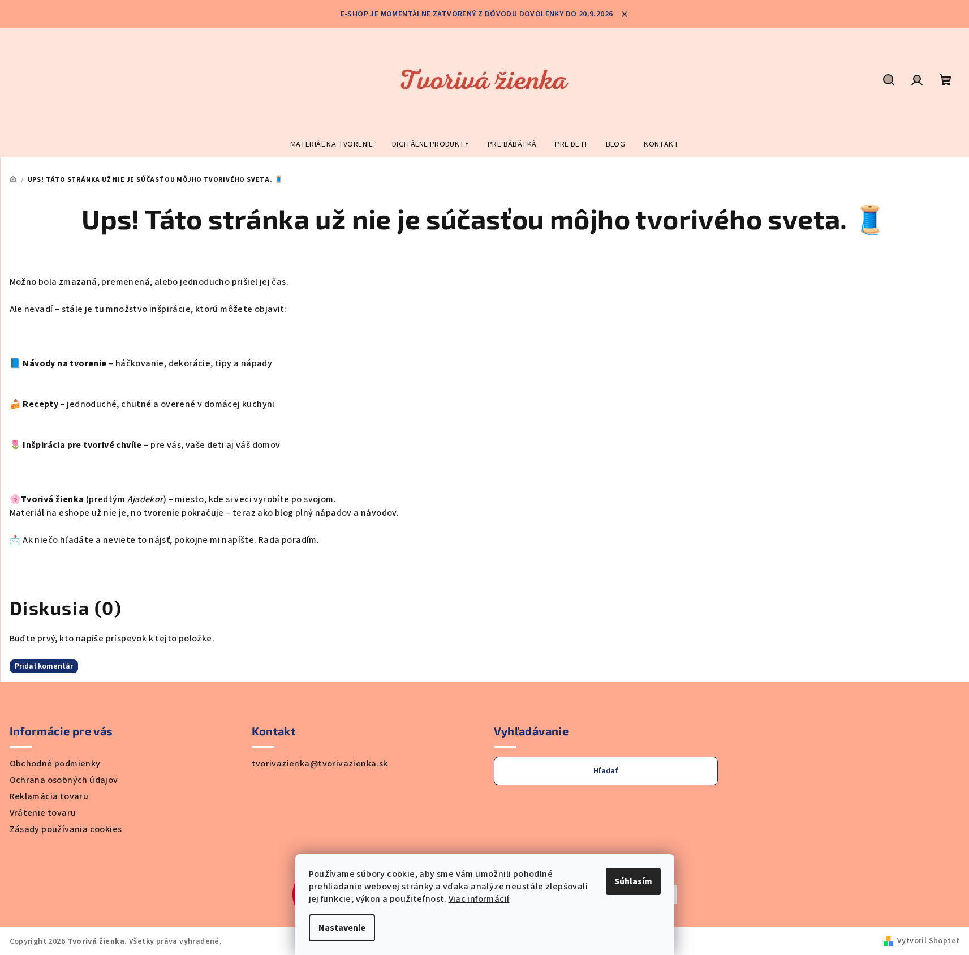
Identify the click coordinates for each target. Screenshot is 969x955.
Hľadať (605, 771)
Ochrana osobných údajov (64, 780)
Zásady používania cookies (66, 829)
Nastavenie (341, 928)
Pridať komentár (44, 666)
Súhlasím (633, 881)
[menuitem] (331, 144)
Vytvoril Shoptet (928, 941)
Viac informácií (479, 899)
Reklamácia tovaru (49, 796)
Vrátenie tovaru (43, 813)
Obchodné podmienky (55, 763)
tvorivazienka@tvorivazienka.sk (320, 763)
